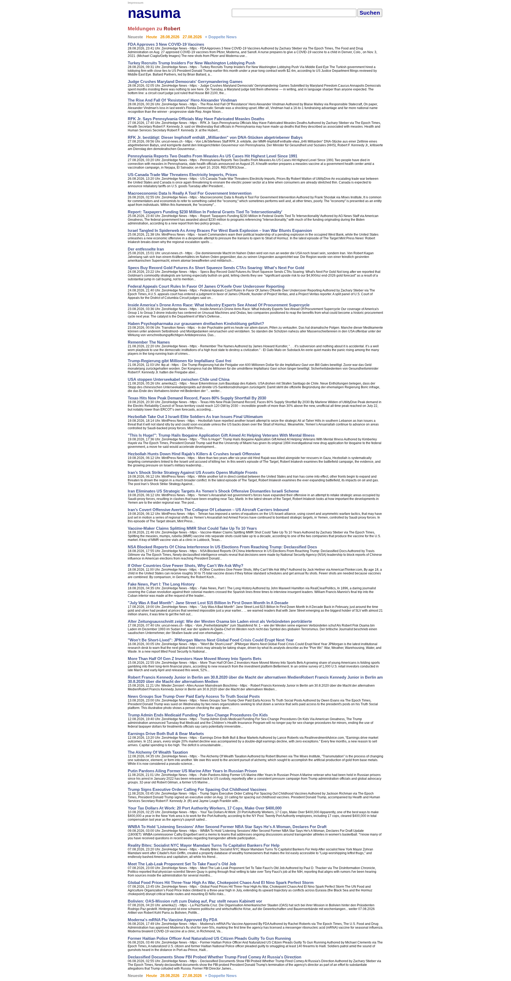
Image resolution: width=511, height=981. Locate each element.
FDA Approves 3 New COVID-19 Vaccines (166, 44)
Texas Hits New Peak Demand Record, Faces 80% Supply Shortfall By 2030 (197, 398)
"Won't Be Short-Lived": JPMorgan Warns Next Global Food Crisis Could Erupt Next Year (211, 640)
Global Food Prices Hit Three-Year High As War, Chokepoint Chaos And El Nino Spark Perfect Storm (221, 882)
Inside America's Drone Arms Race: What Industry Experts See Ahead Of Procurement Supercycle (219, 305)
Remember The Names (149, 342)
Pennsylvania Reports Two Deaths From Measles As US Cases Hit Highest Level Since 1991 (212, 156)
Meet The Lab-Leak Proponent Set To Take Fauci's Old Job (182, 864)
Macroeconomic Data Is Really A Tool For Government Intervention (190, 193)
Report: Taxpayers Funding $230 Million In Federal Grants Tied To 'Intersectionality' (205, 212)
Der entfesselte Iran (146, 249)
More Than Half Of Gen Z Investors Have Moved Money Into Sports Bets (194, 659)
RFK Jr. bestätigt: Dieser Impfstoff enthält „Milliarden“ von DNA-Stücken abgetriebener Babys (215, 137)
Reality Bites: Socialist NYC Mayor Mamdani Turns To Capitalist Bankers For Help (203, 845)
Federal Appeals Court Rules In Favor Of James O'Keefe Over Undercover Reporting (206, 286)
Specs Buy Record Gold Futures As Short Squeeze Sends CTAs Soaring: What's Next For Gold (216, 268)
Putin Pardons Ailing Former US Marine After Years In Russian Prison (192, 771)
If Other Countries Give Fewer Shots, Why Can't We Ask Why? (185, 565)
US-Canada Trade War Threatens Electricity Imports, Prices (182, 175)
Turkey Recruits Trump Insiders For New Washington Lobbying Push (191, 63)
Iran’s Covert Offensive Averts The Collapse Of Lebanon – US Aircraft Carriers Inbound (208, 510)
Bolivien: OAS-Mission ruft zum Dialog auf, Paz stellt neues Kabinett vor (195, 901)
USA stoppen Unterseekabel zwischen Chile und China (178, 379)
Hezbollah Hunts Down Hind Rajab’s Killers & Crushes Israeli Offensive (194, 454)
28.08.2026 (169, 37)
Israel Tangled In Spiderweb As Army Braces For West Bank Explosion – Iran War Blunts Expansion (220, 230)
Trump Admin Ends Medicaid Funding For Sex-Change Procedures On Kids (198, 715)
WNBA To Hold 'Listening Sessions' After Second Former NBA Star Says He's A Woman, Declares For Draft (227, 827)
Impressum (135, 2)
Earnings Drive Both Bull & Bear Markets (166, 734)
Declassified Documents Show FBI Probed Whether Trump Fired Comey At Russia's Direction (214, 957)
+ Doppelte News (221, 37)
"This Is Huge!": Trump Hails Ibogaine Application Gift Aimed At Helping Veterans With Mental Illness (221, 435)
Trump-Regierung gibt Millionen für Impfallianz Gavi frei (179, 361)
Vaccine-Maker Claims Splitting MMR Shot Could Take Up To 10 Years (192, 528)
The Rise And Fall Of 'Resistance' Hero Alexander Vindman (182, 100)
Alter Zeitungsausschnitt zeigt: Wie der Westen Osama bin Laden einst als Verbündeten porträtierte (220, 621)
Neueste (135, 37)
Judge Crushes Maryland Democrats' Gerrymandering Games (185, 82)
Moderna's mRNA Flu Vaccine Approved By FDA (172, 920)
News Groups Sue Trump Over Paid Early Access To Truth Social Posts (194, 696)
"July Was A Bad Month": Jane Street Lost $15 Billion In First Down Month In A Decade (208, 603)
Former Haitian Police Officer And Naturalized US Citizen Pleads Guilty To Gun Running (209, 938)
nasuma (154, 13)
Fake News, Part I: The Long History (161, 584)
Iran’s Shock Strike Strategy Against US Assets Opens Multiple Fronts (192, 472)
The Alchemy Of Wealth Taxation (158, 752)
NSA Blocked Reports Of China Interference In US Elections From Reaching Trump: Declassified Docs (222, 547)
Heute (151, 37)
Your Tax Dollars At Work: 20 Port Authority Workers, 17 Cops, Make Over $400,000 (205, 808)
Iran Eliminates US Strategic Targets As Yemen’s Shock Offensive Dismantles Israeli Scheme (213, 491)
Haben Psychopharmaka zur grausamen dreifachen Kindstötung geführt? (196, 324)
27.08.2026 (192, 37)
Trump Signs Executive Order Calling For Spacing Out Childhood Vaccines (197, 789)
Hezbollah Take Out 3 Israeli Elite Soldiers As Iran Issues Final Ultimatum (195, 417)
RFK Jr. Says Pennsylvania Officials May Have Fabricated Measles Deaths (196, 119)
